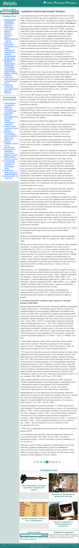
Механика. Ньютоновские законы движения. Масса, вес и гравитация (11, 136)
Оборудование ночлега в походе (10, 158)
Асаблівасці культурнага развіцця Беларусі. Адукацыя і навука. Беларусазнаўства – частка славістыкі (11, 35)
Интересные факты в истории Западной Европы (11, 172)
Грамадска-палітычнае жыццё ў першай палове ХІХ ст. (11, 80)
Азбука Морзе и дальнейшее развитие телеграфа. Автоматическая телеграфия (10, 108)
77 (56, 462)
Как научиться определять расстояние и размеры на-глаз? (11, 152)
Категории (61, 3)
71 (38, 462)
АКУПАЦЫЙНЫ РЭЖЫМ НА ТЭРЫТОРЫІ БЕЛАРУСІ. (10, 22)
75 (50, 462)
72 (41, 462)
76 (53, 462)
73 (44, 462)
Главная (49, 3)
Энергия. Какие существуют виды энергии (11, 128)
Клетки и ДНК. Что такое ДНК (11, 177)
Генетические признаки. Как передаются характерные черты (9, 164)
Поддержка (75, 545)
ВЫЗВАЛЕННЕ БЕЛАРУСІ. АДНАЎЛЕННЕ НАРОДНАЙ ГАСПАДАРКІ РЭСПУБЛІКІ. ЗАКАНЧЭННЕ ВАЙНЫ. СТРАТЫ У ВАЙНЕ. (10, 67)
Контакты (72, 3)
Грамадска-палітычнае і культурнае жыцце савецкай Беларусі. (11, 88)
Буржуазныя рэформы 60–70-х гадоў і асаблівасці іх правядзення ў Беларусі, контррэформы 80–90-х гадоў (11, 51)
